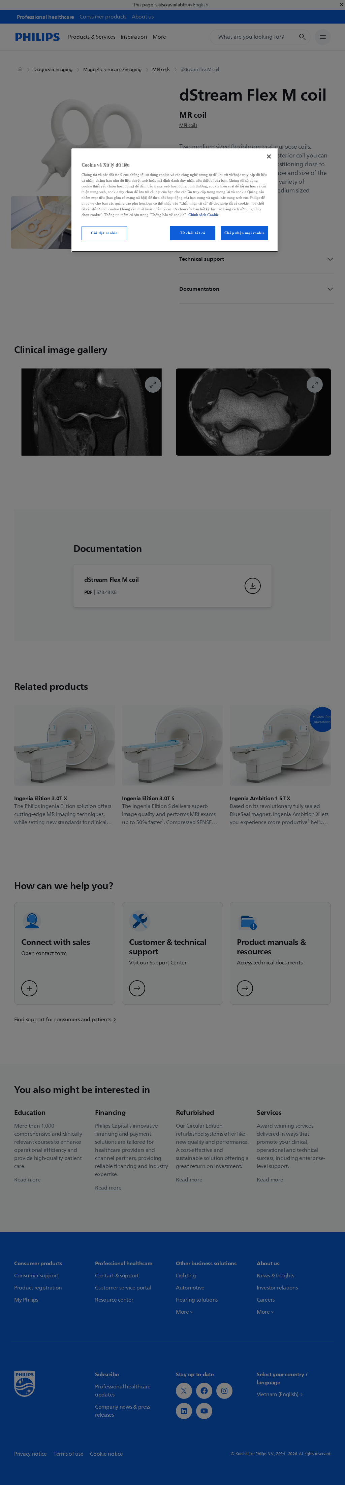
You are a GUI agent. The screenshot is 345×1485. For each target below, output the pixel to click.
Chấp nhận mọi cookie (244, 233)
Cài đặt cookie (104, 233)
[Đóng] (268, 156)
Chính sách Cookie (203, 215)
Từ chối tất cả (193, 233)
